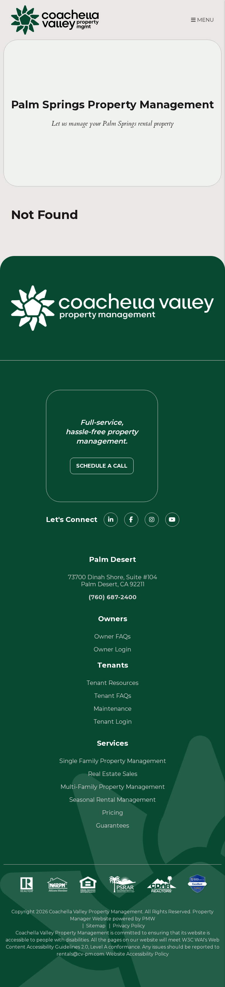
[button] (111, 520)
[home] (55, 19)
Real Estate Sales (112, 773)
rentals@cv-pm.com (80, 954)
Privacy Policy (129, 926)
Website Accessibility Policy (137, 954)
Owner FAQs (112, 636)
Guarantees (112, 825)
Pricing (112, 812)
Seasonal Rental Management (112, 799)
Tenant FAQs (112, 695)
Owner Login (112, 649)
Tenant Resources (112, 682)
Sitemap (95, 926)
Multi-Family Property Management (112, 786)
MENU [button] (205, 20)
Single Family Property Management (112, 760)
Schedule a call (101, 466)
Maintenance (112, 708)
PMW (148, 919)
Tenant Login (112, 721)
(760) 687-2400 (113, 597)
